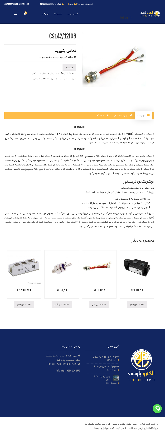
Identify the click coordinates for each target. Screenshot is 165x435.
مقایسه (69, 67)
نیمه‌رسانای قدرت (108, 134)
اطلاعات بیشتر (137, 304)
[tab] (143, 115)
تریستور (48, 73)
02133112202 (45, 4)
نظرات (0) (101, 115)
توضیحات (141, 115)
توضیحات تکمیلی (121, 115)
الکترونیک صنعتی (60, 73)
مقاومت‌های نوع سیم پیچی (106, 356)
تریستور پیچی (60, 78)
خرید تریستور (34, 78)
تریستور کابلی (38, 73)
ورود (72, 4)
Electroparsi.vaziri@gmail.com (16, 4)
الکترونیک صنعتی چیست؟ (106, 366)
